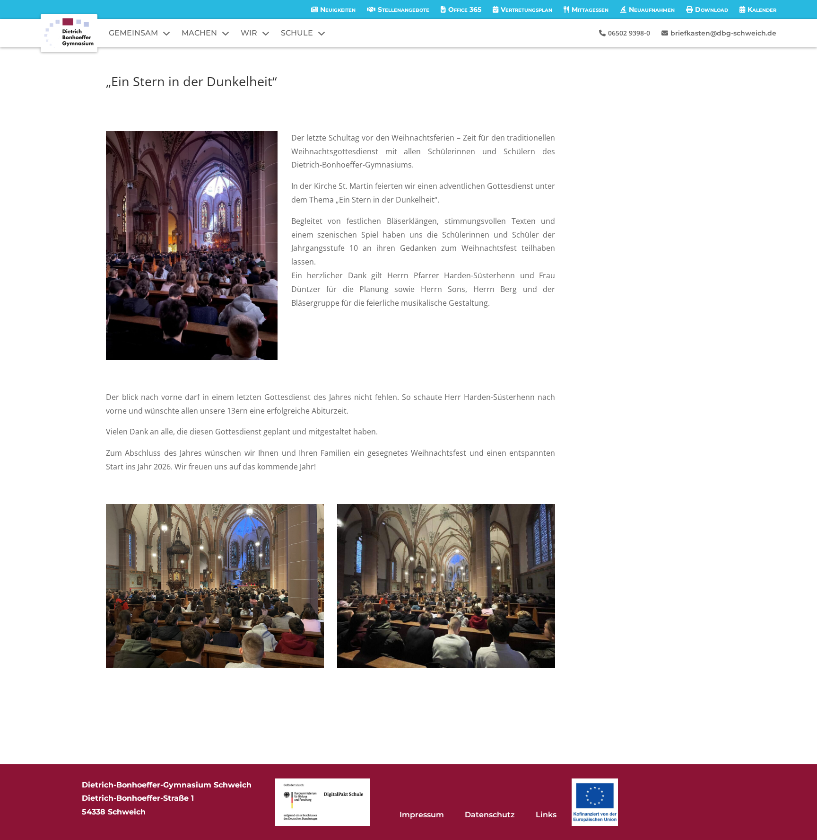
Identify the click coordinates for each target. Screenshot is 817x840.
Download (711, 9)
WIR (249, 32)
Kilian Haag (137, 98)
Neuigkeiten (338, 9)
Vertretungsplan (526, 9)
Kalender (761, 9)
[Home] (69, 33)
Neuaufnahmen (652, 9)
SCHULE (297, 32)
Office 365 (464, 9)
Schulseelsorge (236, 98)
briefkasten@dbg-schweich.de (723, 33)
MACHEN (199, 32)
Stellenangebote (403, 9)
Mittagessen (590, 9)
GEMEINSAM (133, 32)
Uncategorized (287, 98)
